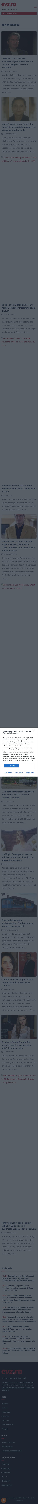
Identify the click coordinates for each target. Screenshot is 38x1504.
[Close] (34, 731)
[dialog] (19, 752)
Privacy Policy (30, 772)
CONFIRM (11, 765)
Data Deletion (8, 772)
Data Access (19, 772)
